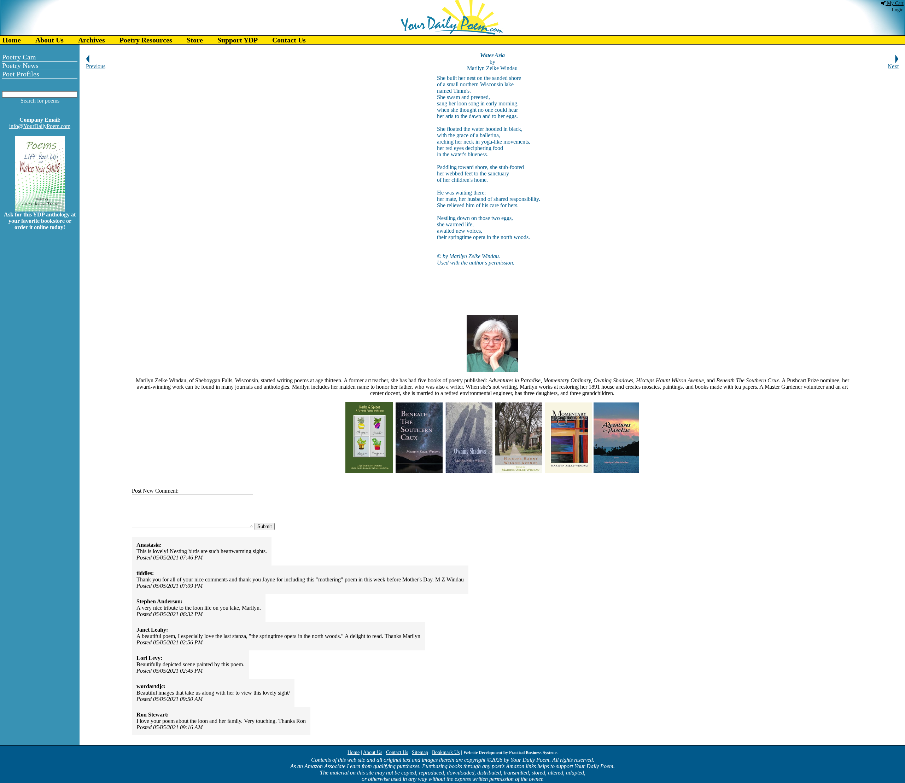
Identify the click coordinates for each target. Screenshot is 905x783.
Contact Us (289, 40)
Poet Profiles (20, 74)
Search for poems (40, 101)
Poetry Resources (145, 40)
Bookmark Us (446, 752)
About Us (49, 40)
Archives (91, 40)
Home (11, 40)
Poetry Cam (19, 57)
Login (898, 9)
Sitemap (420, 752)
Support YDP (237, 40)
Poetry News (20, 65)
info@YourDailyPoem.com (39, 126)
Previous (95, 66)
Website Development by (510, 752)
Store (195, 40)
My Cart (895, 3)
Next (893, 66)
